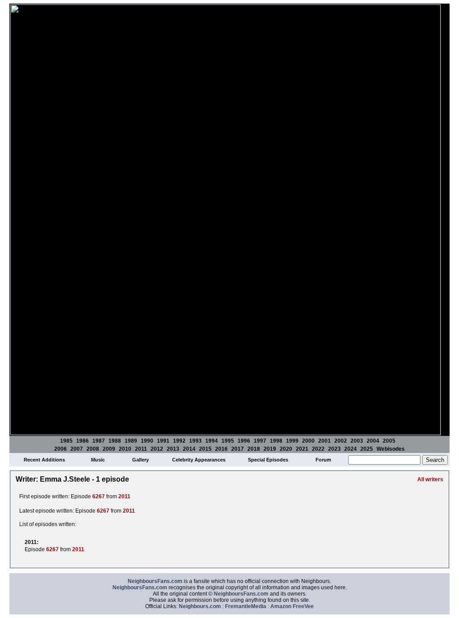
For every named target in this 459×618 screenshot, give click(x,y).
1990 (147, 441)
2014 (189, 449)
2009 (109, 449)
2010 (125, 449)
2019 (270, 449)
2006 (60, 449)
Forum (323, 459)
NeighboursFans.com (155, 581)
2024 (350, 449)
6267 (98, 496)
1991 (163, 441)
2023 (334, 449)
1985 (66, 441)
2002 (340, 441)
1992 (179, 441)
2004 (373, 441)
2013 (173, 449)
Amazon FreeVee (292, 606)
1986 (82, 441)
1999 (292, 441)
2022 (318, 449)
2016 (221, 449)
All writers (430, 479)
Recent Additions (44, 459)
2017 (237, 449)
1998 (276, 441)
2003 (357, 441)
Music (98, 459)
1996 (244, 441)
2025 (366, 449)
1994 (211, 441)
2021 (302, 449)
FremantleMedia (245, 606)
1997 (260, 441)
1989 (131, 441)
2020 (286, 449)
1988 (114, 441)
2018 (253, 449)
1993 (195, 441)
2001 (324, 441)
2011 (141, 449)
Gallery (140, 459)
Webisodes (391, 449)
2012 (157, 449)
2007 (76, 449)
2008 (93, 449)
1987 (98, 441)
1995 (227, 441)
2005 (389, 441)
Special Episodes (268, 459)
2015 (205, 449)
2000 (308, 441)
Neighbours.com (200, 606)
